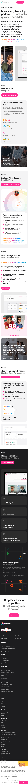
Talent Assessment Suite (6, 645)
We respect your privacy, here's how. (7, 778)
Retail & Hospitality (5, 686)
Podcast (2, 725)
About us (3, 744)
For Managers (4, 662)
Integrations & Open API (6, 650)
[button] (26, 2)
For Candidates (4, 657)
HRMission (3, 727)
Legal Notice (3, 760)
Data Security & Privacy (6, 737)
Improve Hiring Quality (5, 669)
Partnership (3, 754)
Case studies (4, 720)
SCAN (2, 705)
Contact (2, 746)
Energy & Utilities (4, 692)
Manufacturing (4, 687)
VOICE (2, 698)
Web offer (3, 713)
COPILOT (3, 706)
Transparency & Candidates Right (8, 732)
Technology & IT (4, 682)
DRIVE (2, 701)
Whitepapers (3, 724)
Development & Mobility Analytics (8, 648)
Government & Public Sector (7, 691)
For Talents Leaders (5, 660)
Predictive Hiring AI (5, 651)
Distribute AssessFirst (5, 753)
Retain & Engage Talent (6, 674)
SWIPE (2, 699)
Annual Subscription (5, 712)
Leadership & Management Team (8, 741)
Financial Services (5, 689)
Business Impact (4, 739)
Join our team (4, 742)
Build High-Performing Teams (7, 675)
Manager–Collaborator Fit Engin (7, 646)
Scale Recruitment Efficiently (7, 670)
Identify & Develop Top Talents (7, 672)
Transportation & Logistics (6, 684)
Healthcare (3, 681)
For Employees (4, 663)
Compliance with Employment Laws (8, 734)
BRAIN (2, 703)
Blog (2, 722)
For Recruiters (4, 658)
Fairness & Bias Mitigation (6, 736)
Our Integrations (4, 751)
